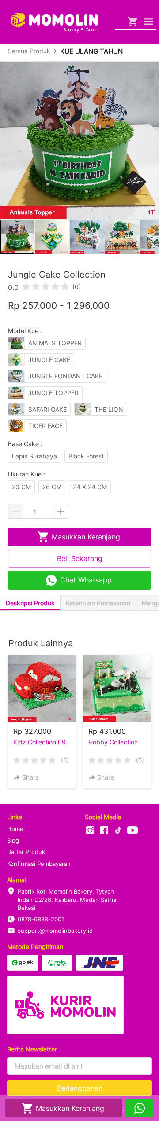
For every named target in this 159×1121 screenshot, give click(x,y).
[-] (90, 830)
